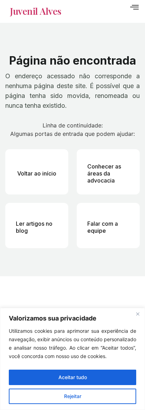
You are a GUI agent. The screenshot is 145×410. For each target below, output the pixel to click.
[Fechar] (137, 314)
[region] (72, 359)
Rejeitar (72, 396)
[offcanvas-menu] (134, 7)
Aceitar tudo (72, 377)
